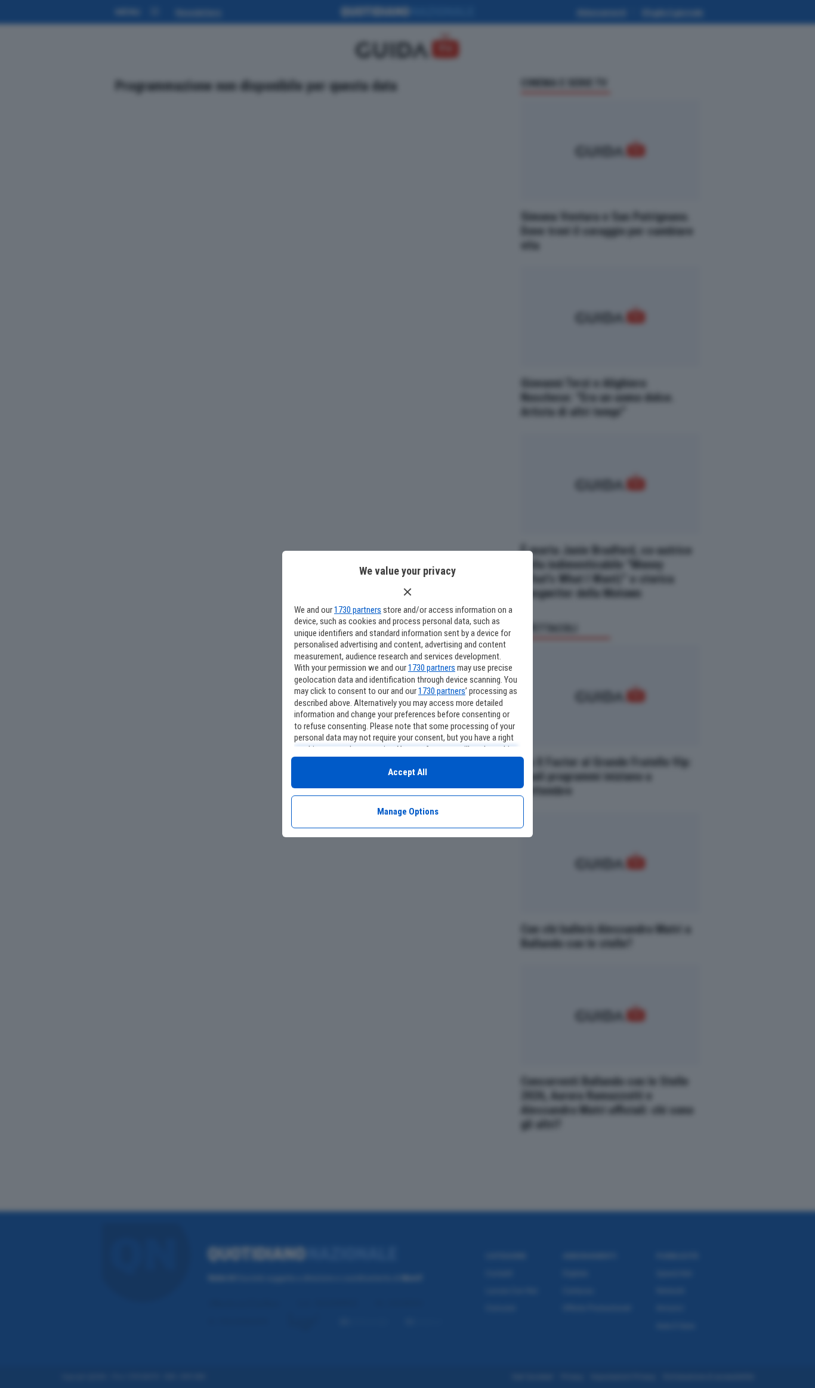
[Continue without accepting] (407, 592)
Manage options (408, 811)
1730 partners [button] (357, 609)
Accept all (407, 772)
